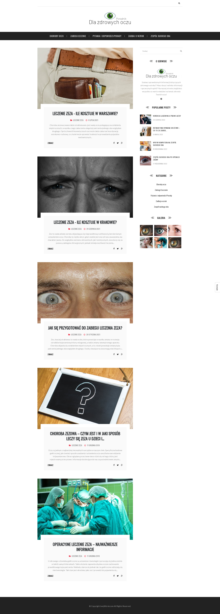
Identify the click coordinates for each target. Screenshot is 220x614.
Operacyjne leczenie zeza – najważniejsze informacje (85, 546)
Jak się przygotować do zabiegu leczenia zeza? (85, 328)
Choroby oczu (57, 36)
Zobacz (50, 142)
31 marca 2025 (158, 134)
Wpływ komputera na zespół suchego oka (164, 143)
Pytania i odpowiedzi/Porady (107, 36)
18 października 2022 (160, 149)
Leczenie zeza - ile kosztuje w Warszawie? (85, 113)
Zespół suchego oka (160, 36)
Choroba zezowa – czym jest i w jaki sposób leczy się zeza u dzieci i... (85, 436)
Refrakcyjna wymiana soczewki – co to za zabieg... (166, 129)
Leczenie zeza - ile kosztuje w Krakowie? (85, 222)
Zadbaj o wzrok (136, 36)
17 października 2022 (160, 164)
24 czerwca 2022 (159, 120)
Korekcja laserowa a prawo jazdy (167, 115)
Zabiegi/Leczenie (78, 36)
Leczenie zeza (78, 120)
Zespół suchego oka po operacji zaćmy (166, 158)
